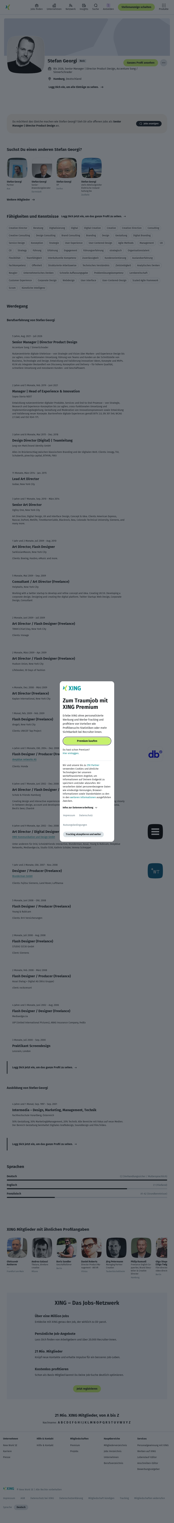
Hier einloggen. (71, 753)
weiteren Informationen (83, 797)
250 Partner (93, 765)
